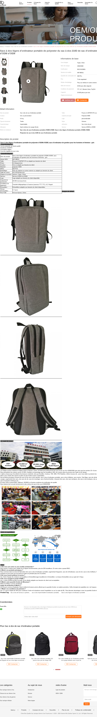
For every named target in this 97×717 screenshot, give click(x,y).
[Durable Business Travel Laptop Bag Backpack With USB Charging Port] (33, 104)
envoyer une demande (73, 616)
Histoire (30, 693)
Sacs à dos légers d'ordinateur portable (73, 592)
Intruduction (31, 690)
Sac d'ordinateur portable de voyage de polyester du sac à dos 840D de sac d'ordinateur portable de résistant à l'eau (71, 659)
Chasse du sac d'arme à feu (7, 693)
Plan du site (65, 710)
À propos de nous (37, 3)
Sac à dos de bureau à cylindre (20, 592)
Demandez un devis (89, 3)
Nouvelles (80, 2)
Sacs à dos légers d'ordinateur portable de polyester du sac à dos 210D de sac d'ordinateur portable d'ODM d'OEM (64, 46)
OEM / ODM (59, 693)
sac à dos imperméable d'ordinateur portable (45, 592)
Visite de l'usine (47, 3)
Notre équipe (31, 700)
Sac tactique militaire (6, 700)
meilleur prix (69, 100)
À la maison (21, 3)
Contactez (83, 100)
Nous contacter (70, 3)
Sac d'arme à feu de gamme (7, 697)
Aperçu (13, 710)
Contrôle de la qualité (59, 3)
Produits (29, 2)
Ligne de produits (60, 690)
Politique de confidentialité (83, 710)
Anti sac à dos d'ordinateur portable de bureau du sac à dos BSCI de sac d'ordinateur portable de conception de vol (13, 659)
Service (30, 697)
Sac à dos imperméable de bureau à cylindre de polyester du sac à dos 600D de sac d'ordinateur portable (42, 659)
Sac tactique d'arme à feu (7, 690)
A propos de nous (38, 710)
